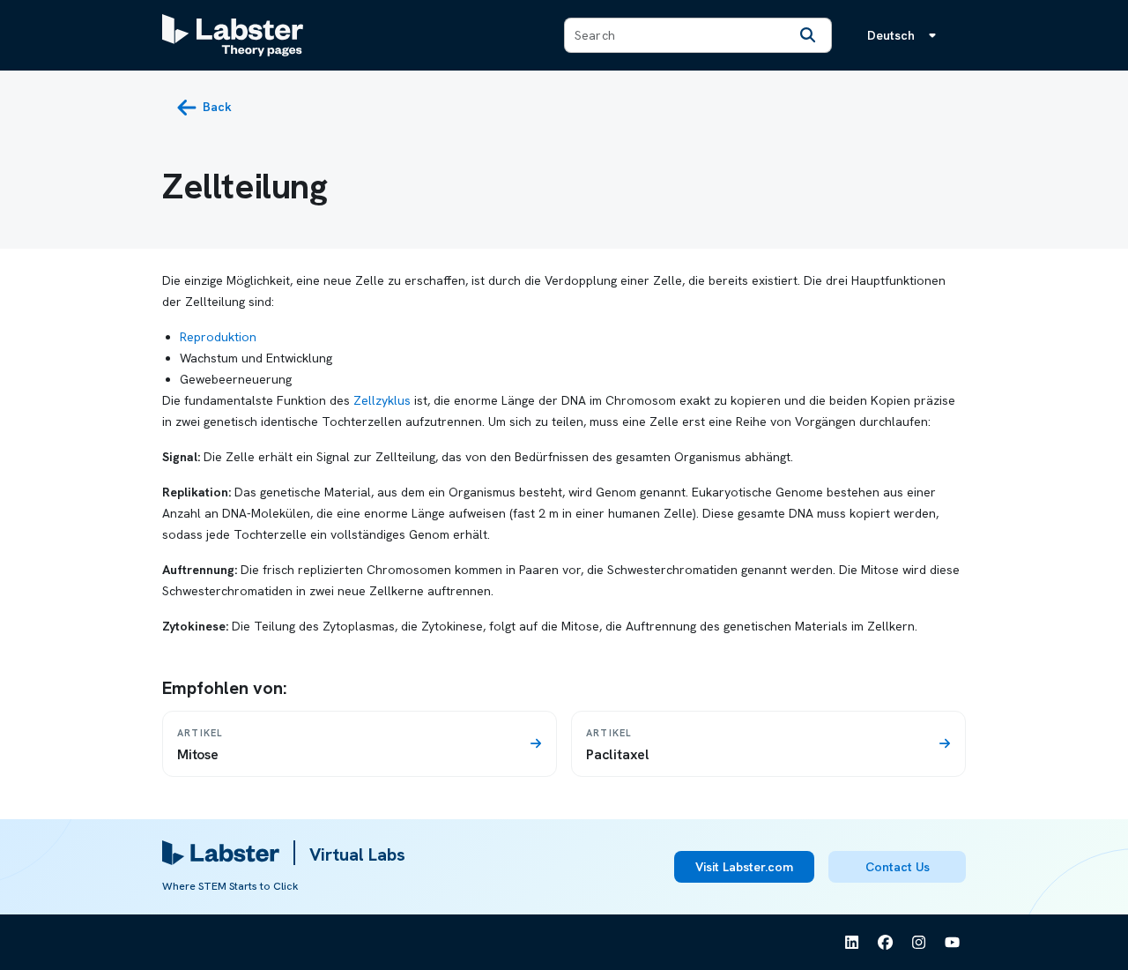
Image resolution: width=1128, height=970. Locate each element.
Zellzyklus (382, 400)
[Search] (808, 35)
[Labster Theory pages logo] (232, 35)
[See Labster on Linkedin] (852, 942)
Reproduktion (218, 337)
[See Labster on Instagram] (919, 942)
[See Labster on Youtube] (952, 942)
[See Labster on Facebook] (885, 942)
